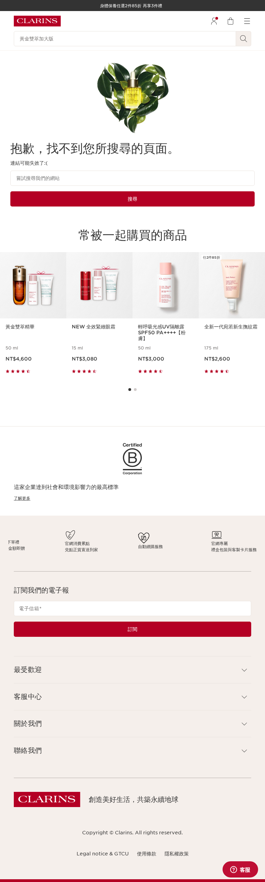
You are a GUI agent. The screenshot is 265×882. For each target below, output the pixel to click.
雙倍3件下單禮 (78, 542)
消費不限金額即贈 (80, 548)
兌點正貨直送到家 (113, 549)
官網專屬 (163, 543)
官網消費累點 (109, 543)
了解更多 (22, 498)
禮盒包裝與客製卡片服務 (178, 549)
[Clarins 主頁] (37, 21)
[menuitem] (214, 21)
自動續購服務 (142, 546)
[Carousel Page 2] (135, 389)
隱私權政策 (177, 853)
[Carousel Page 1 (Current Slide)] (129, 389)
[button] (132, 669)
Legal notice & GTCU (103, 853)
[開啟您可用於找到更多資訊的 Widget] (240, 870)
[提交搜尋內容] (243, 38)
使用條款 (146, 853)
